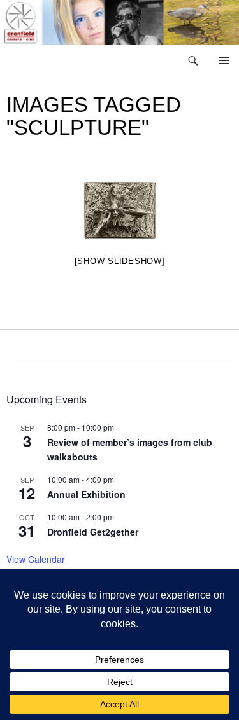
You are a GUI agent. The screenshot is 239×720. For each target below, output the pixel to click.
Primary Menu (223, 60)
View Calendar (35, 559)
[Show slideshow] (120, 261)
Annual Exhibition (86, 494)
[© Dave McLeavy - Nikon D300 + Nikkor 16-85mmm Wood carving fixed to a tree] (120, 210)
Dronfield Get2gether (92, 531)
